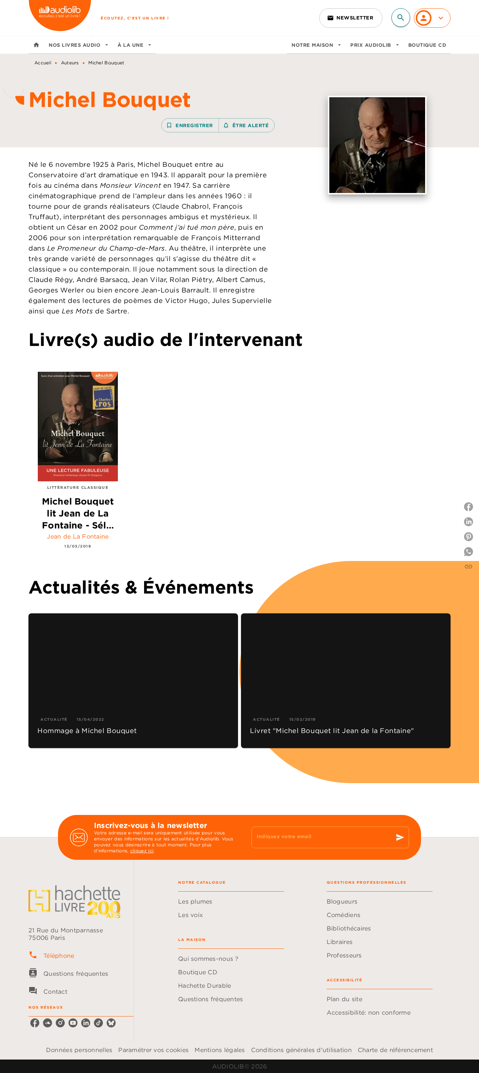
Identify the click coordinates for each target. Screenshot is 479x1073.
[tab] (36, 45)
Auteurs (70, 62)
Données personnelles (79, 1050)
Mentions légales (220, 1050)
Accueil (42, 62)
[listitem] (34, 1023)
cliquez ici (141, 850)
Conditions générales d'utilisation (301, 1050)
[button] (350, 18)
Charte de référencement (395, 1050)
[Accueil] (59, 18)
